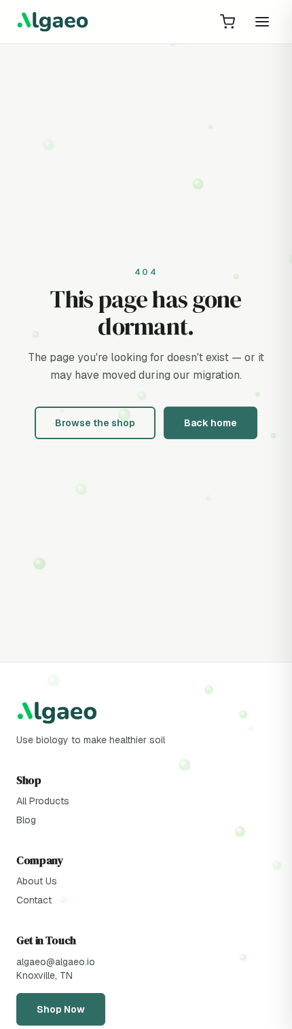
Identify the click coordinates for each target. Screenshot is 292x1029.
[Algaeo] (52, 22)
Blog (26, 820)
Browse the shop (95, 423)
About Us (36, 881)
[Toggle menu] (262, 21)
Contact (34, 900)
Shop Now (61, 1009)
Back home (210, 423)
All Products (42, 801)
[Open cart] (227, 22)
